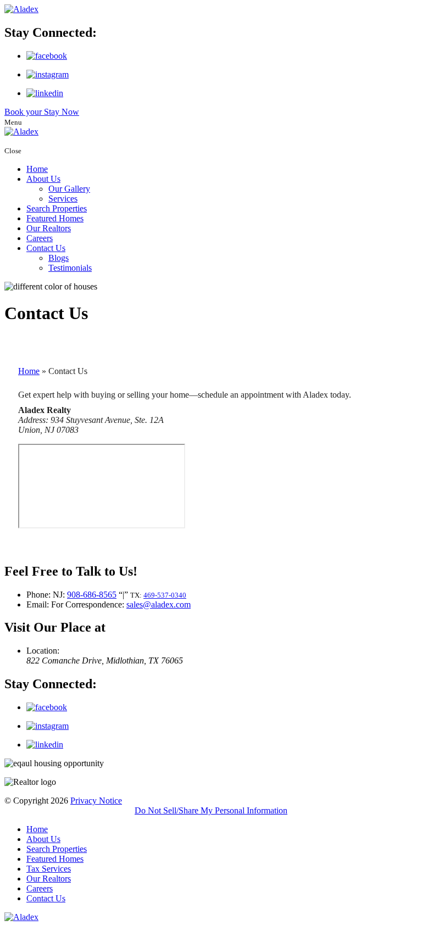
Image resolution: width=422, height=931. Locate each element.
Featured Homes (55, 218)
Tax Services (48, 868)
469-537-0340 (164, 595)
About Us (43, 178)
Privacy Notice (96, 800)
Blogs (58, 258)
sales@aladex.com (158, 604)
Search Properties (56, 208)
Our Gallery (69, 188)
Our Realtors (48, 228)
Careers (39, 238)
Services (62, 198)
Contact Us (45, 248)
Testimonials (70, 267)
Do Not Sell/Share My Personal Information (211, 810)
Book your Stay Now (41, 111)
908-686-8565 (91, 594)
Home (37, 169)
